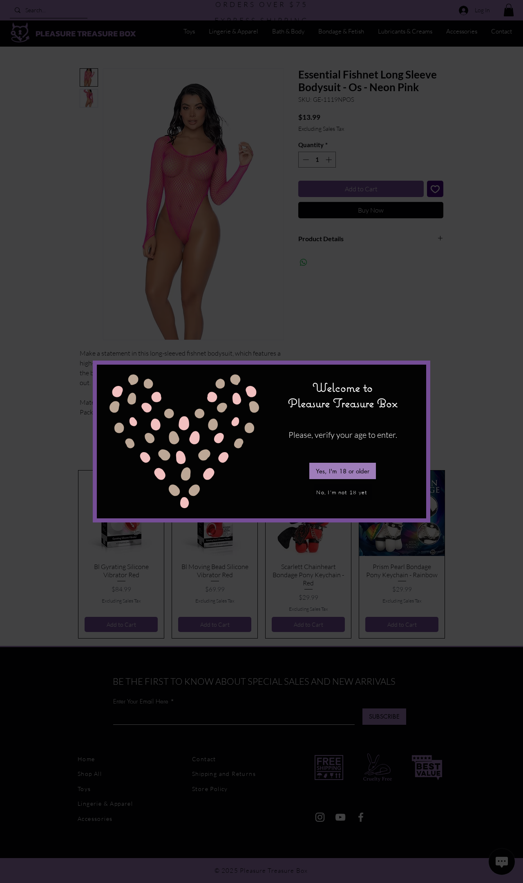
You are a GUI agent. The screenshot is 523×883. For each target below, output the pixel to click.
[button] (342, 471)
